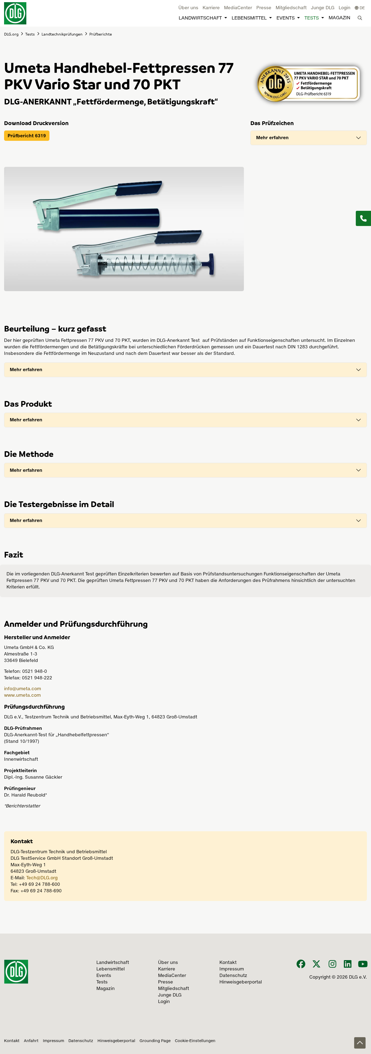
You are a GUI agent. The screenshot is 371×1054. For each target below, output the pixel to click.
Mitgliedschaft (291, 8)
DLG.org (11, 33)
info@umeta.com (22, 689)
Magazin (339, 18)
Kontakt (12, 1041)
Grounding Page (155, 1041)
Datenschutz (80, 1041)
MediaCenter (238, 8)
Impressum (53, 1041)
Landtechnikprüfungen (62, 33)
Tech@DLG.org (42, 878)
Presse (263, 8)
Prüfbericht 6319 (27, 135)
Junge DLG (322, 8)
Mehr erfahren (272, 137)
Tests (311, 18)
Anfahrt (31, 1041)
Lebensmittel (249, 18)
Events (285, 18)
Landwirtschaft (200, 18)
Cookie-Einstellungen (195, 1041)
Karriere (211, 8)
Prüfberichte (100, 33)
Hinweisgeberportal (116, 1041)
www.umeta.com (22, 695)
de (362, 8)
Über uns (188, 8)
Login (344, 8)
